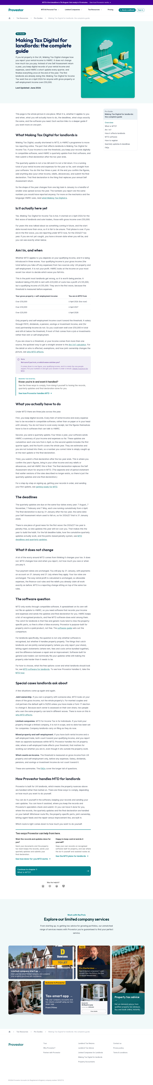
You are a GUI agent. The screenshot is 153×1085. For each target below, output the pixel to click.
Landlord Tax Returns (86, 1043)
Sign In (140, 10)
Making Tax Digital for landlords (90, 1057)
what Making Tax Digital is (54, 198)
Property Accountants (86, 1062)
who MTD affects (35, 352)
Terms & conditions (120, 1052)
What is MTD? (111, 126)
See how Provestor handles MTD (34, 393)
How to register (111, 140)
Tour (45, 1043)
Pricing (110, 10)
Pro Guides (38, 18)
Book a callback (128, 10)
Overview (109, 122)
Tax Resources (94, 10)
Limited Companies (72, 10)
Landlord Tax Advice (86, 1048)
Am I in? (108, 130)
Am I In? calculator (77, 344)
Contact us (117, 1043)
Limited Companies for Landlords (90, 1052)
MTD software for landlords (36, 669)
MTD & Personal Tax (49, 10)
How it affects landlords (115, 133)
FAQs (43, 768)
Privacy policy (118, 1048)
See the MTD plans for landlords (71, 856)
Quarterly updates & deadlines (117, 144)
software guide (64, 628)
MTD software (111, 137)
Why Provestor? (49, 1048)
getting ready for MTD (46, 487)
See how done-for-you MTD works (32, 859)
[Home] (16, 10)
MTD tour (20, 673)
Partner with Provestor (51, 1052)
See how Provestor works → (76, 2)
